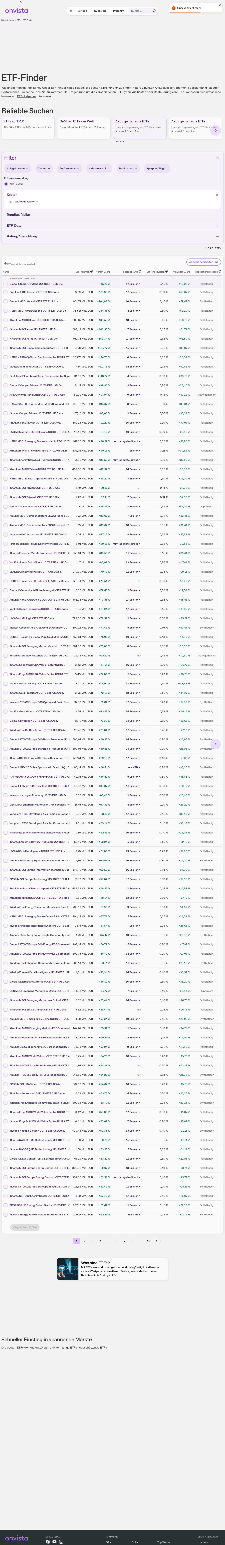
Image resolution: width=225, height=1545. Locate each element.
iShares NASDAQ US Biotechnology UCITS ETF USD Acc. (43, 1140)
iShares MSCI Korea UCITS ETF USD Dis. (33, 338)
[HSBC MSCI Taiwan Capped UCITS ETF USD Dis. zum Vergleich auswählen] (6, 479)
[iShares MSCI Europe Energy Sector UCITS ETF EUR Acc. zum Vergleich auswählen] (6, 1168)
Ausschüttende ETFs (93, 1347)
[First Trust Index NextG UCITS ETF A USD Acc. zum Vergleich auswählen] (6, 1093)
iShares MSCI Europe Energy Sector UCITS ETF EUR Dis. (43, 1177)
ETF (18, 20)
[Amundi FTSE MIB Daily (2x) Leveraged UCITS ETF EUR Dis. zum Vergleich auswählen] (6, 1075)
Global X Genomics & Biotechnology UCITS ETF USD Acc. (43, 590)
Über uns (203, 1542)
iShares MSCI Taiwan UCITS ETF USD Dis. (34, 497)
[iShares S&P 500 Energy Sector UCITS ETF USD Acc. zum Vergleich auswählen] (6, 1196)
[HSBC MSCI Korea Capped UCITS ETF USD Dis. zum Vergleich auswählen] (6, 311)
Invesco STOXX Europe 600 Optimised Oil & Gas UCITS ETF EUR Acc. (51, 1186)
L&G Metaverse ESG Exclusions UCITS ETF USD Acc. (41, 432)
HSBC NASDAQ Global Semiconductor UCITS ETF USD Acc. (45, 357)
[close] (220, 5)
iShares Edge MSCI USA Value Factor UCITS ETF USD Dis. (44, 674)
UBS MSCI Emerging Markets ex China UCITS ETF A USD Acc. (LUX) (50, 991)
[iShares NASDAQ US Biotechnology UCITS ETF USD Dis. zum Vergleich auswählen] (6, 1149)
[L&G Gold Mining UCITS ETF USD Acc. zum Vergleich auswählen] (6, 618)
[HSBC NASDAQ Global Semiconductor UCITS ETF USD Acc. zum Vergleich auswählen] (6, 357)
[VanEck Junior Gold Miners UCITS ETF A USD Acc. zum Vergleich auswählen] (6, 562)
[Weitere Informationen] (91, 271)
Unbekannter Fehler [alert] (189, 8)
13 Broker (132, 320)
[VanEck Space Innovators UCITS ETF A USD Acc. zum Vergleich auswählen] (6, 609)
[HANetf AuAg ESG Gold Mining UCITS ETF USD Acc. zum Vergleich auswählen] (6, 777)
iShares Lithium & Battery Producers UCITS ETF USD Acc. (44, 842)
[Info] (10, 202)
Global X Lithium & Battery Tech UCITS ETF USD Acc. (41, 786)
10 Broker (132, 422)
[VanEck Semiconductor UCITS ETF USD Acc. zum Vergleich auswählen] (6, 367)
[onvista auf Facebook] (48, 1542)
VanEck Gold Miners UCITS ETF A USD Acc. (35, 711)
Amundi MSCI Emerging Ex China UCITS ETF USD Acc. (42, 1019)
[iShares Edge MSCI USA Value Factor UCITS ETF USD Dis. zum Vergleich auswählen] (6, 674)
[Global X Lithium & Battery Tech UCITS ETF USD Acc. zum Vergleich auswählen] (6, 786)
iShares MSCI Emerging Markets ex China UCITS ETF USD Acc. (47, 1000)
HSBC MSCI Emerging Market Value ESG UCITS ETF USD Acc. (47, 916)
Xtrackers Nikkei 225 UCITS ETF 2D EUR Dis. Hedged (41, 898)
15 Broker (132, 348)
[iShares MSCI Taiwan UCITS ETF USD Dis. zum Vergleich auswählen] (6, 497)
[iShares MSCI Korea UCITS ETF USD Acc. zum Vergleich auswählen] (6, 329)
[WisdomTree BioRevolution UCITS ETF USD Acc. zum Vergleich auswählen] (6, 730)
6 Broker (132, 357)
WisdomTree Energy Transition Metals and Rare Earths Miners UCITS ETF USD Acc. (59, 907)
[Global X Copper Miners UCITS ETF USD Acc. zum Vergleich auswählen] (6, 385)
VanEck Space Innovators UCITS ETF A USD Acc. (39, 609)
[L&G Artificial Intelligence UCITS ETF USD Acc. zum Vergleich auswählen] (6, 851)
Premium (118, 10)
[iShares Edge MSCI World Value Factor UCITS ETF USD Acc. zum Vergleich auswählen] (6, 1112)
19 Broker (132, 1019)
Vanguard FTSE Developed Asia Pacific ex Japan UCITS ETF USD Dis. (51, 823)
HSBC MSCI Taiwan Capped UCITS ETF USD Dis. (38, 478)
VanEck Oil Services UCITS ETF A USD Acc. (35, 571)
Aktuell (82, 10)
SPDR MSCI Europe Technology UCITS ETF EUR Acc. (41, 879)
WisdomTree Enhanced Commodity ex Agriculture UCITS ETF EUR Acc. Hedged (57, 1102)
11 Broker (132, 413)
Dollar (135, 1542)
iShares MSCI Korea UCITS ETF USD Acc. (34, 329)
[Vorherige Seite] (68, 1241)
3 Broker (132, 478)
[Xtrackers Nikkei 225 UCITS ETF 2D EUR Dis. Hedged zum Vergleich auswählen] (6, 898)
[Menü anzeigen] (71, 10)
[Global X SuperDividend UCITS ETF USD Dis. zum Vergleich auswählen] (6, 284)
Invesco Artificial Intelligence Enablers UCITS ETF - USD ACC (46, 925)
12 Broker (132, 284)
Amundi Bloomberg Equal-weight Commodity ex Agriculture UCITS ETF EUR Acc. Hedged (63, 935)
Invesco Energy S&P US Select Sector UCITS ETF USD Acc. (44, 1214)
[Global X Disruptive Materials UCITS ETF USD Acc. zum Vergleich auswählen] (6, 982)
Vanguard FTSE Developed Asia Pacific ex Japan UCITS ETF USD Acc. (51, 814)
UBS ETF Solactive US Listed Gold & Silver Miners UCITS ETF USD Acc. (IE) (54, 581)
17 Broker (132, 338)
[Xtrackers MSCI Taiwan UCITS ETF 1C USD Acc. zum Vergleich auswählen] (6, 469)
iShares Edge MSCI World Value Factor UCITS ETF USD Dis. (45, 1121)
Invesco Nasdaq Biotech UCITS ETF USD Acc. (37, 1130)
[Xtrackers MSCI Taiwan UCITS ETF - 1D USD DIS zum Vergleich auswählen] (6, 451)
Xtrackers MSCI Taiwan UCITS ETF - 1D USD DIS (38, 450)
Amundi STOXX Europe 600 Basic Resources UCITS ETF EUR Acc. (49, 748)
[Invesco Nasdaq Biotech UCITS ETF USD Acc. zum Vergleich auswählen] (6, 1131)
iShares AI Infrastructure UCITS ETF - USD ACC (38, 534)
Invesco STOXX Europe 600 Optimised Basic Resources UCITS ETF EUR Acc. (55, 702)
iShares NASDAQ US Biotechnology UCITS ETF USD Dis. (43, 1149)
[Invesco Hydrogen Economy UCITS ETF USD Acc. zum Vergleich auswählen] (6, 795)
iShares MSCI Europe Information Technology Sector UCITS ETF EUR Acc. (53, 870)
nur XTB (133, 767)
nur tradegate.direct (125, 441)
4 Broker (132, 310)
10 (148, 1241)
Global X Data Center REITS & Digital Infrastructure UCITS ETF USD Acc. (53, 1158)
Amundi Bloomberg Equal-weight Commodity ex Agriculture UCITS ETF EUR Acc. (58, 860)
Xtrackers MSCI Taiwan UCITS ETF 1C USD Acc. (38, 469)
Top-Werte (163, 1542)
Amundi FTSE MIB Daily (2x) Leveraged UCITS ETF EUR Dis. (45, 1075)
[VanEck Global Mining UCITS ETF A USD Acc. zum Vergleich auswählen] (6, 684)
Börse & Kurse (7, 20)
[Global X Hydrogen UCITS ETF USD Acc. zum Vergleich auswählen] (6, 721)
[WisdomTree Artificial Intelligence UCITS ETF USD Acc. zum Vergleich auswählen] (6, 972)
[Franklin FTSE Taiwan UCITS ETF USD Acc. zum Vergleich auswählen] (6, 423)
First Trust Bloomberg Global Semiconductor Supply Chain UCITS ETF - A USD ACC (59, 376)
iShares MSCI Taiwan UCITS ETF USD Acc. (34, 488)
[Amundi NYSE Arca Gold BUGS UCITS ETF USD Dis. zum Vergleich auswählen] (6, 600)
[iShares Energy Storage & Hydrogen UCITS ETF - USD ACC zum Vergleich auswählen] (6, 460)
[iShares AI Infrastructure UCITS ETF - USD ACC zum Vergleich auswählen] (6, 535)
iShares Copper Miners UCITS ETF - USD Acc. (36, 413)
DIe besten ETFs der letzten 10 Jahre (26, 1347)
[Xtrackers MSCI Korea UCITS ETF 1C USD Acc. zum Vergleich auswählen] (6, 320)
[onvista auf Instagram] (61, 1542)
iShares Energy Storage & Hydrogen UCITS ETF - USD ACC (44, 460)
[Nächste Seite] (157, 1241)
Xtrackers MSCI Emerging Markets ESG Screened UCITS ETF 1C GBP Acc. (54, 1028)
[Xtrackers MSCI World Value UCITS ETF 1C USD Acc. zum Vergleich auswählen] (6, 1056)
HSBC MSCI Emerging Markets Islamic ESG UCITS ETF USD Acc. (48, 441)
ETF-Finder (27, 20)
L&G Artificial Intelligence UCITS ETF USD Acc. (37, 851)
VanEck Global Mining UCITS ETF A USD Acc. (36, 683)
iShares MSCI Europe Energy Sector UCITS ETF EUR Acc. (43, 1168)
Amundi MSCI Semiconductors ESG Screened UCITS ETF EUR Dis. (49, 516)
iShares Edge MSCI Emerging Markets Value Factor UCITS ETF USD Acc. (53, 832)
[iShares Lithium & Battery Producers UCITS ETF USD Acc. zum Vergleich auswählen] (6, 842)
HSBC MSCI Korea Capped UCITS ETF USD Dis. (38, 310)
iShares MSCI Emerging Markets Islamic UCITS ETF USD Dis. (46, 646)
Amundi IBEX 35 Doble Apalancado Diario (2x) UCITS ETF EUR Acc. (50, 767)
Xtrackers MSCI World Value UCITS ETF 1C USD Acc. (41, 1056)
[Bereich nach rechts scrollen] (215, 130)
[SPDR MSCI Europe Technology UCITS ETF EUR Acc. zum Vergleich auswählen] (6, 879)
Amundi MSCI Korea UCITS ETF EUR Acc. (34, 301)
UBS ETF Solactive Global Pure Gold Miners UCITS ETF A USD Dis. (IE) (51, 637)
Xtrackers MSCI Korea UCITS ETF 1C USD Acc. (37, 320)
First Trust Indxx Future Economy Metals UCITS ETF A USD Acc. (47, 543)
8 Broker (132, 404)
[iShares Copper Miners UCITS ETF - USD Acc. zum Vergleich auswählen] (6, 413)
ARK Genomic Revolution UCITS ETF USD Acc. (37, 394)
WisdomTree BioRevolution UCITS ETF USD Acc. (38, 730)
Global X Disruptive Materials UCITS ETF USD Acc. (39, 981)
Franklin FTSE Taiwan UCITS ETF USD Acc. (35, 422)
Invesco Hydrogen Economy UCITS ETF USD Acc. (39, 795)
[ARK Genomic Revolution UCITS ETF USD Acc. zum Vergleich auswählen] (6, 395)
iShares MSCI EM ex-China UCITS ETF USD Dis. (38, 1009)
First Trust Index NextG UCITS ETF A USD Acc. (37, 1093)
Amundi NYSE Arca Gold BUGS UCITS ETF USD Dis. (40, 599)
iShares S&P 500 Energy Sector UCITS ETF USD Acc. (41, 1196)
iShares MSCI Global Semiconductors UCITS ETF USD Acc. (45, 348)
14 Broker (132, 366)
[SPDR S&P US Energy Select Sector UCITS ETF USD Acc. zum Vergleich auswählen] (6, 1205)
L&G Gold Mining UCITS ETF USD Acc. (32, 618)
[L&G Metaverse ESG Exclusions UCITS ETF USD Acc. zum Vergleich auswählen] (6, 432)
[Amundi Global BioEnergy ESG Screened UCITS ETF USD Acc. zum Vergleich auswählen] (6, 1047)
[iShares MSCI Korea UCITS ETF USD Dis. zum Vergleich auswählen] (6, 339)
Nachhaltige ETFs (65, 1347)
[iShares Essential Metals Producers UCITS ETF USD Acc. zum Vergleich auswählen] (6, 553)
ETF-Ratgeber (26, 96)
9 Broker (132, 394)
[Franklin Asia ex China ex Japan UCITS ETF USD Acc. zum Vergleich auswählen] (6, 889)
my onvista (100, 10)
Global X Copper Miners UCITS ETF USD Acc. (36, 385)
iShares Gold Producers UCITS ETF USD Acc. (36, 693)
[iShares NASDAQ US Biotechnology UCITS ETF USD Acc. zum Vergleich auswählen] (6, 1140)
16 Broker (132, 301)
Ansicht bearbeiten (201, 262)
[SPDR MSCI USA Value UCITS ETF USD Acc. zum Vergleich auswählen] (6, 1084)
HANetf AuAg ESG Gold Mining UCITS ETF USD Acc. (40, 776)
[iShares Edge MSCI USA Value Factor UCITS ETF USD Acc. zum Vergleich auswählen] (6, 665)
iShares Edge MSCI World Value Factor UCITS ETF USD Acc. (45, 1112)
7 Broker (132, 329)
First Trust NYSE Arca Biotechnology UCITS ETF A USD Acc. (45, 1065)
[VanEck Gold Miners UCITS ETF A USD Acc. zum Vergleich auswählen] (6, 712)
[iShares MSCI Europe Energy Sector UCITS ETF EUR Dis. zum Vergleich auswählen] (6, 1177)
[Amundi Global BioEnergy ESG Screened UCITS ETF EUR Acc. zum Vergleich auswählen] (6, 1038)
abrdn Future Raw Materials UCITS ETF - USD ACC (40, 655)
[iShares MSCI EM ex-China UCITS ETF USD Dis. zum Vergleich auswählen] (6, 1010)
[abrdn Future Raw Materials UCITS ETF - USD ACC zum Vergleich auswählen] (6, 656)
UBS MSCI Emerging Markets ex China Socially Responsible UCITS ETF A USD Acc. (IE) (61, 804)
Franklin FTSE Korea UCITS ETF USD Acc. (34, 292)
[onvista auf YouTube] (54, 1542)
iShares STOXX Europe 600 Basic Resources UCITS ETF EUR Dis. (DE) (51, 758)
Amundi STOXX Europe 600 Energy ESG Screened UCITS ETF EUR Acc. (52, 944)
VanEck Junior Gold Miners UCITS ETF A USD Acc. (39, 562)
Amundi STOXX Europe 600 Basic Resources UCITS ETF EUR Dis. (48, 739)
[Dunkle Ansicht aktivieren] (21, 1)
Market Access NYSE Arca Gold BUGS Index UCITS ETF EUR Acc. (49, 627)
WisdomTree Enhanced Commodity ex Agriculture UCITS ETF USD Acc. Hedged (57, 963)
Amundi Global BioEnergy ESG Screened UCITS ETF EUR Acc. (46, 1037)
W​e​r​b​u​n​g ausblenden (141, 45)
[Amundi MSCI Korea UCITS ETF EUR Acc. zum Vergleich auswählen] (6, 301)
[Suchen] (154, 11)
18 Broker (132, 525)
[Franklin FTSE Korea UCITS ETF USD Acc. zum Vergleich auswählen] (6, 292)
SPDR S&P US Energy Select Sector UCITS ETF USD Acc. (43, 1205)
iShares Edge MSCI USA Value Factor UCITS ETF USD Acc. (44, 665)
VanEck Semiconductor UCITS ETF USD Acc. (36, 366)
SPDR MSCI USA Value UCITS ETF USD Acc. (36, 1084)
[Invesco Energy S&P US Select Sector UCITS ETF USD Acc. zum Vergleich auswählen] (6, 1215)
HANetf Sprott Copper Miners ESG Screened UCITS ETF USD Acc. (49, 404)
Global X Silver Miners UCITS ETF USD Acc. (35, 506)
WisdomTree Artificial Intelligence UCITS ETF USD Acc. (42, 972)
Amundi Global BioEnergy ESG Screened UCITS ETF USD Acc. (46, 1047)
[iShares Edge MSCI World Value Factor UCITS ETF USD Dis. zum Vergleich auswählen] (6, 1121)
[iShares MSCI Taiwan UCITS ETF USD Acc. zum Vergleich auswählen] (6, 488)
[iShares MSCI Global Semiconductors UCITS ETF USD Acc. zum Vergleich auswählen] (6, 348)
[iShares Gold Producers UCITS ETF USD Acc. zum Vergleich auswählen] (6, 693)
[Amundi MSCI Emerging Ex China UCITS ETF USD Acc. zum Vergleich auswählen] (6, 1019)
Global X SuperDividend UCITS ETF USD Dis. (36, 284)
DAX (108, 1542)
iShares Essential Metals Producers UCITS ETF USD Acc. (43, 553)
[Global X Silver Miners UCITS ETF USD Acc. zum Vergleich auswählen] (6, 507)
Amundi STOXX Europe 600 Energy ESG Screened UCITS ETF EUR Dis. (51, 953)
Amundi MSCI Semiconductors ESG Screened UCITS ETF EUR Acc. (50, 525)
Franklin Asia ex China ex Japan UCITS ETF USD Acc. (41, 888)
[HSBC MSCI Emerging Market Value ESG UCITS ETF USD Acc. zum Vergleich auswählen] (6, 916)
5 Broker (132, 674)
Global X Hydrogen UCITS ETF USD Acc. (33, 721)
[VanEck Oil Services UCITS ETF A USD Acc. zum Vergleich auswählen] (6, 572)
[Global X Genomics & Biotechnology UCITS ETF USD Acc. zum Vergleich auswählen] (6, 590)
